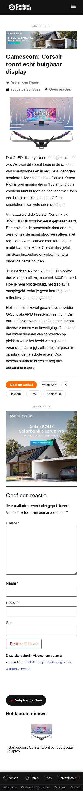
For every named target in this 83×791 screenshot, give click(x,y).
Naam (12, 583)
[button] (73, 6)
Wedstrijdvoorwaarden (35, 787)
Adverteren (10, 787)
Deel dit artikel (21, 385)
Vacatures (60, 787)
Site (9, 623)
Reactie (12, 522)
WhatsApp (49, 385)
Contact (75, 787)
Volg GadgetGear (28, 700)
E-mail (34, 394)
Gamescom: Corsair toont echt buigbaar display (40, 749)
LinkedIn (15, 394)
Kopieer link (54, 394)
